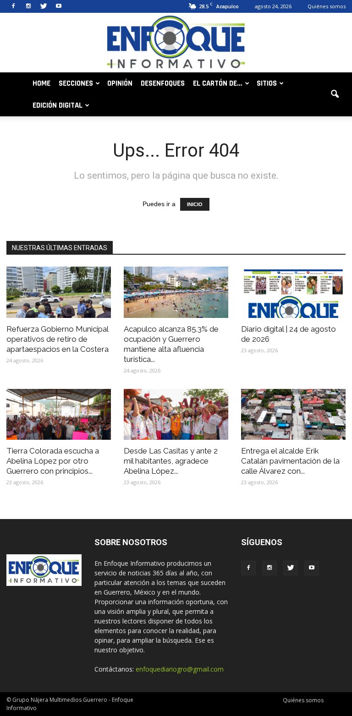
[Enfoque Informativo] (176, 43)
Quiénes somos (327, 6)
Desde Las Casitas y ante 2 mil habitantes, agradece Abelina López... (171, 461)
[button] (335, 94)
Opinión (119, 83)
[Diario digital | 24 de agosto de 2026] (293, 292)
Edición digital (57, 105)
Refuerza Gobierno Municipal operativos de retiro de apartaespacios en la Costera (57, 339)
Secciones (76, 83)
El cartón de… (217, 83)
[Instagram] (28, 6)
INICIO (195, 204)
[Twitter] (43, 6)
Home (41, 83)
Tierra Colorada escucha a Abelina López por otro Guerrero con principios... (52, 461)
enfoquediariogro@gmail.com (180, 669)
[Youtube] (59, 6)
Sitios (267, 83)
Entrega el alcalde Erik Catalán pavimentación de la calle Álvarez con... (290, 461)
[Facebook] (13, 6)
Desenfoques (163, 83)
